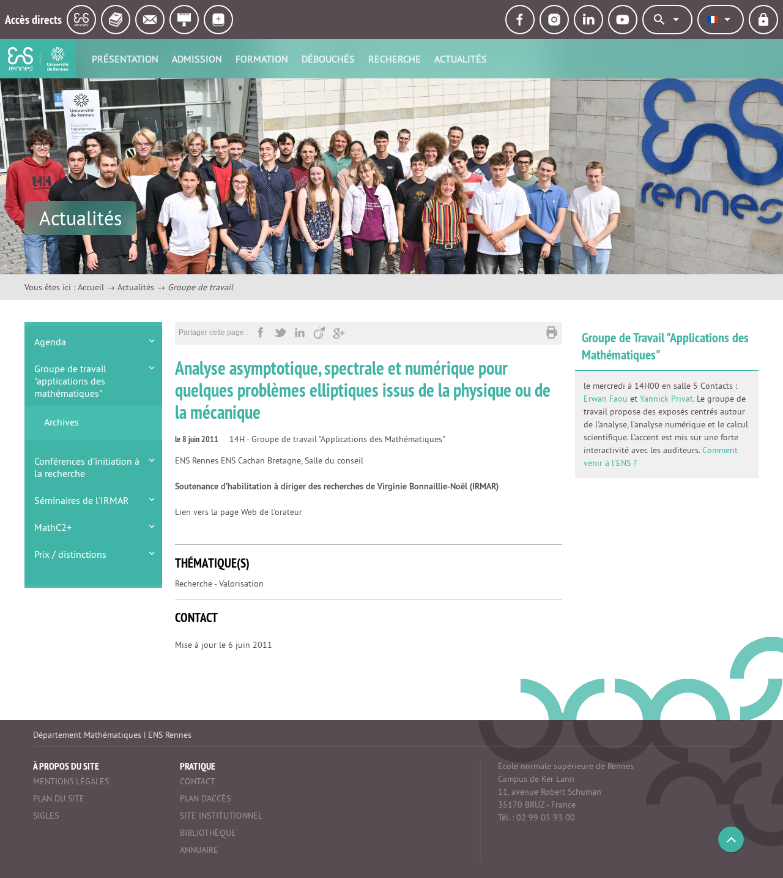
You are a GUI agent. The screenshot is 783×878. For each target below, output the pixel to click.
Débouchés (328, 59)
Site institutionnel (221, 815)
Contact (197, 781)
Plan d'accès (205, 798)
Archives (61, 422)
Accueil (91, 287)
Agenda (50, 342)
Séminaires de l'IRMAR (81, 500)
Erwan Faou (606, 398)
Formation (262, 59)
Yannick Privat (666, 398)
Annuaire (199, 849)
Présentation (125, 59)
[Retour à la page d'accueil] (38, 58)
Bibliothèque (208, 832)
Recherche (394, 59)
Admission (197, 59)
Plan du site (58, 798)
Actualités (460, 59)
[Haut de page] (731, 839)
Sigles (46, 815)
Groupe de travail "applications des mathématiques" (70, 380)
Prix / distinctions (70, 554)
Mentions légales (71, 781)
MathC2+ (53, 527)
